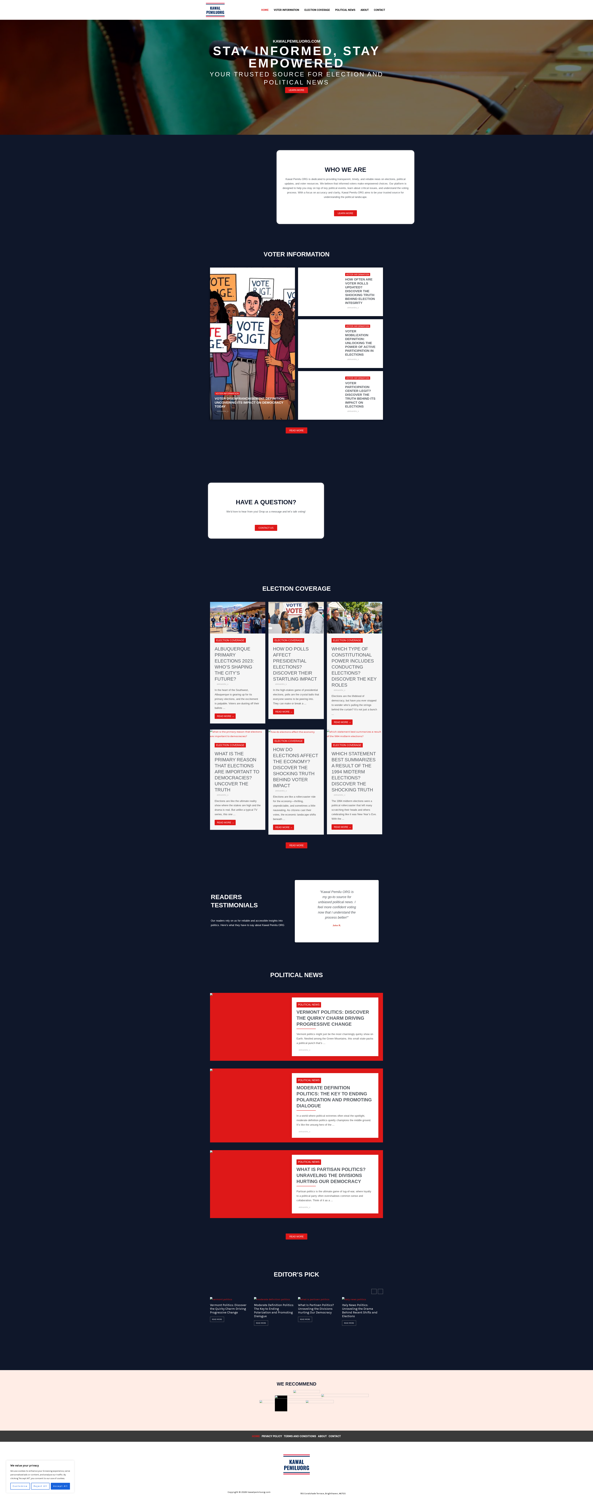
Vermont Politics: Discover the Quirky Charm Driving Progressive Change (332, 1018)
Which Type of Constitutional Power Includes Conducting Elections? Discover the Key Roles (354, 667)
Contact (335, 1436)
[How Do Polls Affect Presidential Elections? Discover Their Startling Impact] (296, 617)
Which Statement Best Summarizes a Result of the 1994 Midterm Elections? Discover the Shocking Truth (354, 771)
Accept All (60, 1486)
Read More (217, 1319)
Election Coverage (230, 640)
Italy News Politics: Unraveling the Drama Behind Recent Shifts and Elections (359, 1310)
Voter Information (227, 393)
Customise (20, 1486)
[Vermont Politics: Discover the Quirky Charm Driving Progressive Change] (221, 995)
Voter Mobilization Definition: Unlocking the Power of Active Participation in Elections (360, 342)
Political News (309, 1004)
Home (256, 1436)
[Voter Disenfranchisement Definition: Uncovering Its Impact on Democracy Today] (252, 344)
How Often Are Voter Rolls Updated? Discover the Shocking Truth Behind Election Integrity (360, 291)
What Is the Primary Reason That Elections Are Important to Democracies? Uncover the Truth (237, 771)
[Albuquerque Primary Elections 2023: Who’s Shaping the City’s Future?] (237, 617)
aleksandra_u (222, 411)
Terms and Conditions (300, 1436)
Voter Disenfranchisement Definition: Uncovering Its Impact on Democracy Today (250, 402)
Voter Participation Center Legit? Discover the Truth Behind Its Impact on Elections (360, 394)
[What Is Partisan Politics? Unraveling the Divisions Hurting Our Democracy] (225, 1152)
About (322, 1436)
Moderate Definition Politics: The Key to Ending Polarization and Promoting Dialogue (274, 1310)
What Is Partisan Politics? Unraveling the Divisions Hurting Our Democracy (331, 1175)
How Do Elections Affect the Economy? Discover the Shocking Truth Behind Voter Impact (295, 767)
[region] (40, 1476)
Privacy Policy (272, 1436)
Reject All (40, 1486)
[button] (310, 908)
